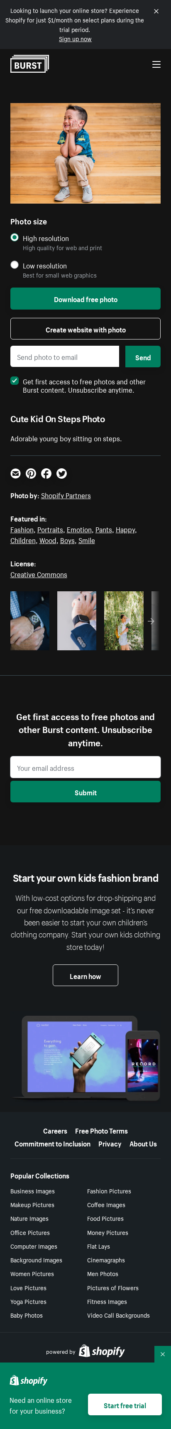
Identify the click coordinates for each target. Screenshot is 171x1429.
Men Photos (102, 1273)
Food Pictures (105, 1217)
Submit (86, 791)
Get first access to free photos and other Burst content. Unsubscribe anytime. (84, 384)
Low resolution (45, 265)
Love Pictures (28, 1287)
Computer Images (33, 1245)
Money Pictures (107, 1232)
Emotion (79, 528)
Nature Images (29, 1217)
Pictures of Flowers (113, 1287)
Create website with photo (86, 328)
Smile (86, 539)
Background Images (36, 1259)
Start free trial (125, 1404)
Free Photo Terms (101, 1129)
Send (143, 356)
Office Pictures (30, 1232)
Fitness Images (107, 1301)
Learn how (85, 975)
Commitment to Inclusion (52, 1142)
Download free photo (85, 298)
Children (23, 539)
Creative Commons (38, 573)
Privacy (110, 1142)
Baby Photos (26, 1314)
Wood (47, 539)
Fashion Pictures (109, 1190)
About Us (143, 1142)
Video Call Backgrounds (118, 1314)
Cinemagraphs (106, 1259)
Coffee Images (106, 1204)
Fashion (22, 528)
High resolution (46, 238)
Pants (103, 528)
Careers (55, 1129)
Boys (67, 539)
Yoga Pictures (28, 1301)
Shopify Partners (66, 494)
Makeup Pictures (32, 1204)
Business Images (32, 1190)
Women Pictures (32, 1273)
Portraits (50, 528)
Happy (125, 528)
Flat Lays (98, 1245)
